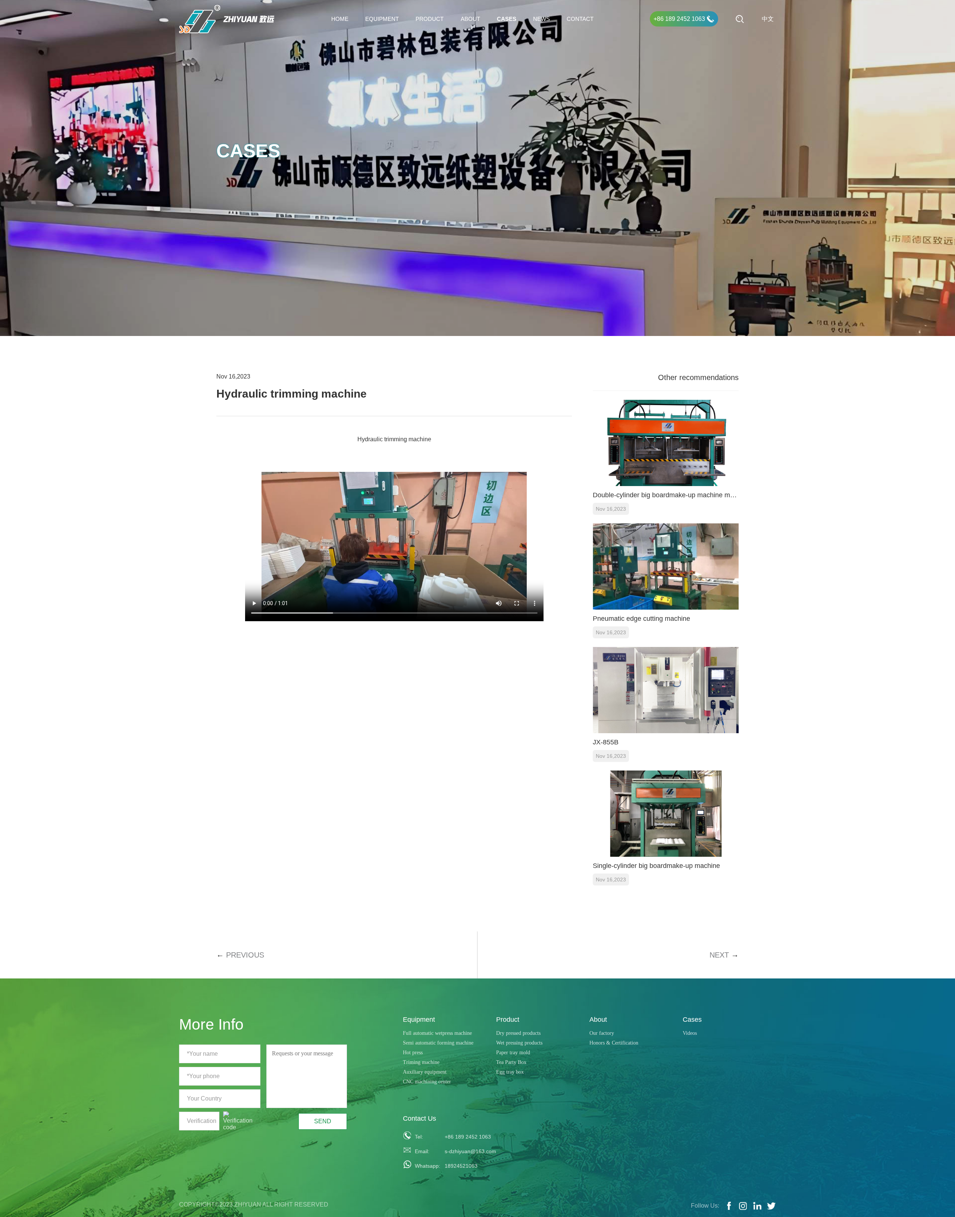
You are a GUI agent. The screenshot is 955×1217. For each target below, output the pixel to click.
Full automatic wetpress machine (437, 1033)
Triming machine (421, 1062)
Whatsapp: (425, 1166)
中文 (768, 19)
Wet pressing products (519, 1043)
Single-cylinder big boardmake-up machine (656, 865)
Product (430, 19)
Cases (506, 19)
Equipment (382, 19)
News (541, 19)
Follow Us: (705, 1205)
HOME (339, 19)
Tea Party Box (511, 1062)
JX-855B (606, 742)
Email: (422, 1151)
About (470, 19)
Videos (690, 1033)
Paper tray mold (513, 1052)
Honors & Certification (613, 1043)
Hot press (413, 1052)
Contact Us (419, 1118)
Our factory (601, 1033)
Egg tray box (510, 1072)
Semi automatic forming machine (438, 1043)
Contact (580, 19)
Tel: (419, 1137)
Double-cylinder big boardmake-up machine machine (666, 495)
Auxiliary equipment (425, 1072)
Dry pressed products (518, 1033)
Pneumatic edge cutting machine (641, 618)
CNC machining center (427, 1081)
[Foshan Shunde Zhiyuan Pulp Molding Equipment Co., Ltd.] (227, 19)
